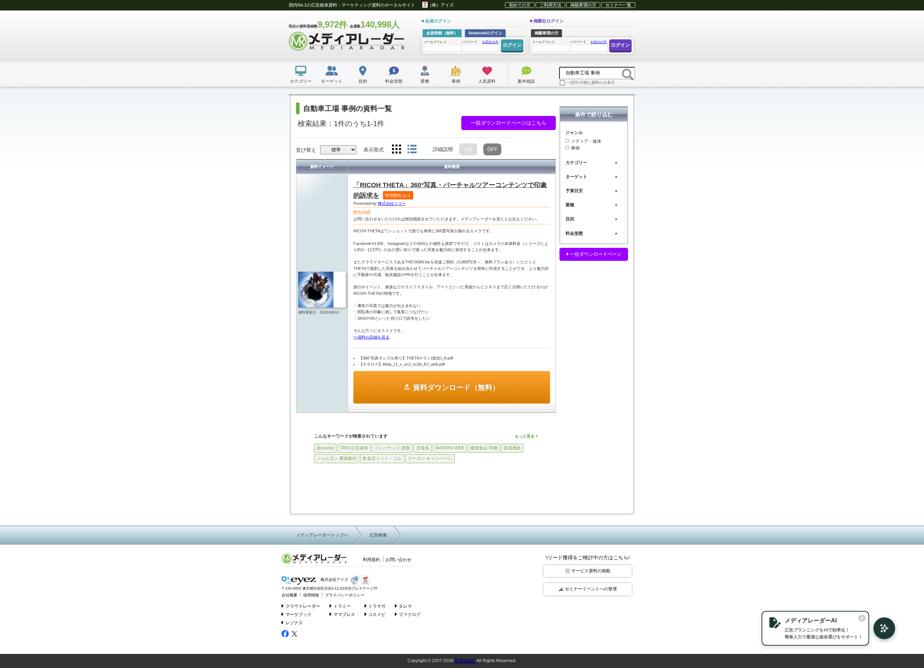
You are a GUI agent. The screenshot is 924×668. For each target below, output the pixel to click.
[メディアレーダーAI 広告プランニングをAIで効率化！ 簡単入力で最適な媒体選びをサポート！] (880, 628)
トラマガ (376, 606)
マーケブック (298, 614)
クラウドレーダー (303, 606)
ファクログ (409, 614)
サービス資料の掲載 (590, 570)
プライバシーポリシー (345, 595)
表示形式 (373, 149)
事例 (575, 148)
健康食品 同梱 (483, 448)
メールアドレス (435, 42)
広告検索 (378, 535)
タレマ (405, 606)
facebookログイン (485, 33)
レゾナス (294, 622)
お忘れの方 (490, 42)
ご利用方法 (550, 5)
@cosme (325, 448)
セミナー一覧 (618, 5)
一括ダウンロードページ (595, 254)
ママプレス (344, 614)
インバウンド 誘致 (392, 448)
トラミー (342, 606)
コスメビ (376, 614)
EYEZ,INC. (465, 660)
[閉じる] (862, 618)
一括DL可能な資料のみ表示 (590, 82)
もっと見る (525, 436)
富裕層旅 (512, 448)
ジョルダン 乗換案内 (337, 458)
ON (468, 149)
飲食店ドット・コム (382, 458)
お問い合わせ (398, 559)
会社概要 (289, 595)
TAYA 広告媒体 (354, 448)
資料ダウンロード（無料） (456, 387)
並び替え (306, 150)
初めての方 (520, 5)
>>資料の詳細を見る (371, 337)
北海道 (422, 448)
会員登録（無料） (442, 33)
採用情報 (311, 595)
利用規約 (371, 559)
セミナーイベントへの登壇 (591, 588)
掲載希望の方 (583, 5)
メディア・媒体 (586, 141)
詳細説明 (443, 149)
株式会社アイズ (333, 580)
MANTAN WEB (449, 448)
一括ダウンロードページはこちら (508, 123)
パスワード (480, 42)
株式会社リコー (392, 203)
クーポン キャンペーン (430, 458)
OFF (492, 149)
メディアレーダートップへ (322, 535)
